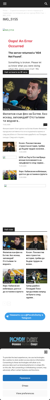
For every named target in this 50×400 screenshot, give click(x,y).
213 (45, 125)
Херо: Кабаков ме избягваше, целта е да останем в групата (13, 289)
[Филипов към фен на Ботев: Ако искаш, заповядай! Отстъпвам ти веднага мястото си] (25, 94)
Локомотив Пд (32, 249)
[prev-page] (4, 303)
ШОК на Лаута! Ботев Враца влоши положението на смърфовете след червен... (32, 160)
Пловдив (30, 282)
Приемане (25, 378)
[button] (45, 352)
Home (5, 10)
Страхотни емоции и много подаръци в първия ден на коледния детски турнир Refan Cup (23, 11)
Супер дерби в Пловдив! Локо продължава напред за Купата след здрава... (36, 292)
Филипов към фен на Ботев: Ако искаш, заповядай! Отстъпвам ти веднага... (25, 117)
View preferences (25, 393)
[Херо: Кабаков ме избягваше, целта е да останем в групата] (10, 175)
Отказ (25, 385)
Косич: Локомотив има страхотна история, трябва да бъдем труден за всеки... (32, 146)
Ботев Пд (7, 109)
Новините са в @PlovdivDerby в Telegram (26, 316)
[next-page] (9, 303)
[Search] (46, 4)
